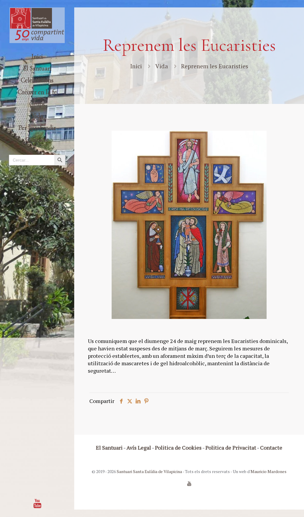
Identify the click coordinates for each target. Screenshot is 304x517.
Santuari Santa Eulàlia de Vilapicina (149, 471)
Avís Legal (138, 447)
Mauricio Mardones (268, 471)
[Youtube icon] (37, 503)
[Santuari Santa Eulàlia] (37, 25)
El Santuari (109, 447)
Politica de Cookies (178, 447)
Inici (136, 66)
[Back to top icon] (275, 505)
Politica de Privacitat (230, 447)
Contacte (271, 447)
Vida (161, 66)
